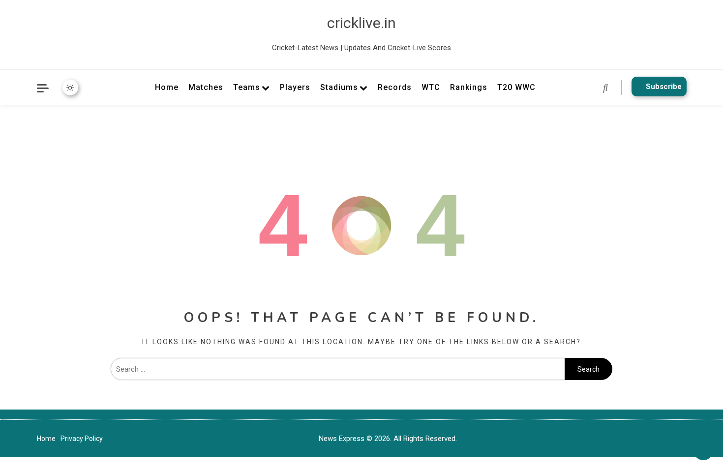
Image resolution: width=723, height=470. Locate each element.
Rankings (468, 87)
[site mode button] (70, 87)
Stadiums (339, 87)
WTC (431, 87)
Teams (246, 87)
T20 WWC (516, 87)
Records (395, 87)
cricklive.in (361, 22)
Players (295, 87)
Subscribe (664, 86)
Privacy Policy (81, 438)
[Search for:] (338, 369)
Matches (205, 87)
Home (167, 87)
